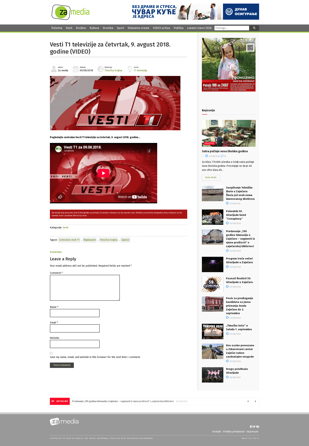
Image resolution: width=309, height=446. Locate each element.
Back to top (250, 438)
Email (54, 322)
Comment (56, 272)
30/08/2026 (235, 223)
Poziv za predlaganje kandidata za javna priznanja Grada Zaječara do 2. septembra (239, 306)
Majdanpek (90, 239)
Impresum (252, 431)
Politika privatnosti (233, 431)
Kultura (94, 28)
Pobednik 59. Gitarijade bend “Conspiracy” (236, 215)
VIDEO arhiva (161, 28)
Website (54, 338)
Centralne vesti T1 (69, 239)
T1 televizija (140, 70)
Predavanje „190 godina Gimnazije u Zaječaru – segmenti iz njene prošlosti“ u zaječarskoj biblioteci (240, 239)
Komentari (56, 252)
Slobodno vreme (138, 28)
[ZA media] (70, 19)
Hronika (108, 28)
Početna (56, 28)
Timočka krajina (113, 70)
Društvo (81, 28)
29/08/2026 (235, 267)
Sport (120, 28)
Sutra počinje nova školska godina (225, 151)
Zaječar (125, 239)
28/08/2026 (235, 377)
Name (54, 307)
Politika (178, 28)
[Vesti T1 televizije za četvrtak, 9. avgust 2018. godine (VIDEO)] (118, 103)
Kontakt (216, 431)
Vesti (69, 28)
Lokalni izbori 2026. (199, 28)
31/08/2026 (214, 156)
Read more (211, 177)
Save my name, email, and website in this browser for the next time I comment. (95, 357)
